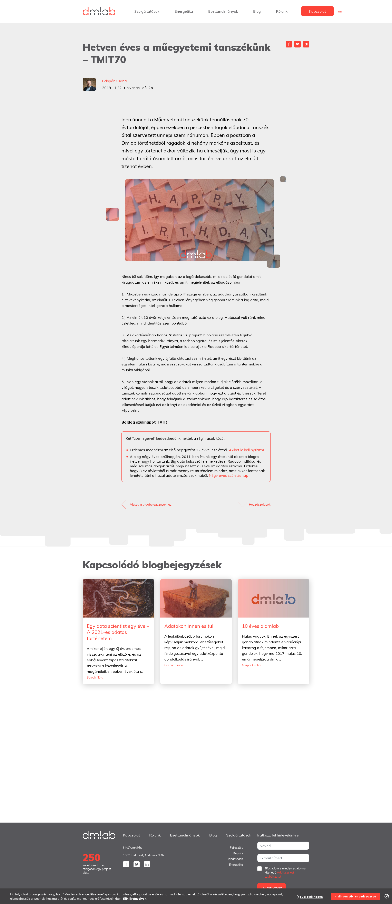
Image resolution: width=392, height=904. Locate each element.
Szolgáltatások (146, 11)
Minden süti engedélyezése (356, 896)
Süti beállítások (311, 896)
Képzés (238, 853)
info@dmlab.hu (133, 847)
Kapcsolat (317, 11)
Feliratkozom (271, 888)
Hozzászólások (260, 504)
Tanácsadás (235, 859)
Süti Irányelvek (134, 899)
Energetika (184, 11)
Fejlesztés (236, 847)
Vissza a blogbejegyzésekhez (151, 504)
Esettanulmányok (223, 11)
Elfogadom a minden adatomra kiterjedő (285, 872)
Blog (257, 11)
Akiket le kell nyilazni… (247, 449)
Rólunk (281, 11)
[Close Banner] (386, 896)
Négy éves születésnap (228, 475)
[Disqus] (196, 762)
